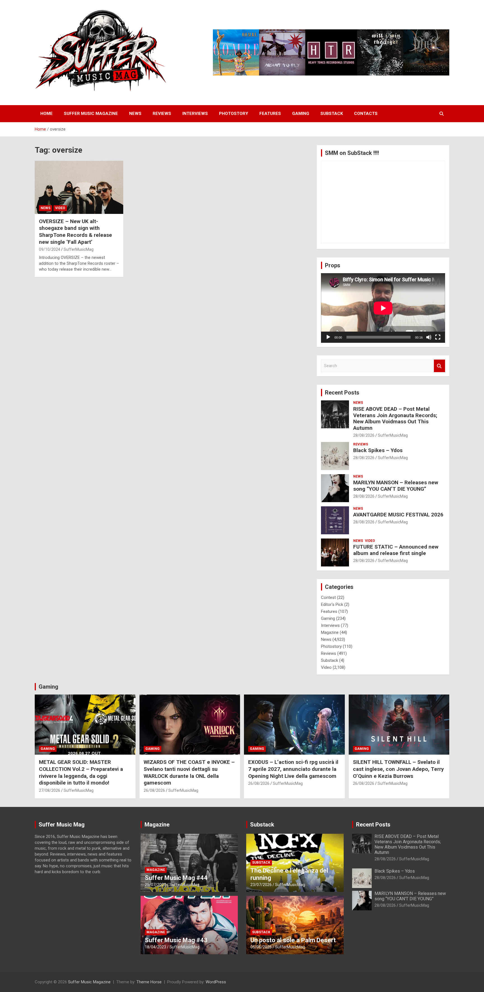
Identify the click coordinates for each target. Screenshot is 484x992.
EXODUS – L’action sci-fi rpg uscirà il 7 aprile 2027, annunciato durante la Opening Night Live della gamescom (293, 769)
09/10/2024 (49, 249)
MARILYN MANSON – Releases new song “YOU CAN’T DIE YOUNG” (395, 485)
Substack (331, 113)
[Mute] (429, 337)
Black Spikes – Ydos (377, 450)
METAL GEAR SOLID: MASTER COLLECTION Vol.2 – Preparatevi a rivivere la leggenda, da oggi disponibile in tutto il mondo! (81, 772)
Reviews (162, 113)
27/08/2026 (49, 790)
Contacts (366, 113)
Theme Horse (149, 981)
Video (60, 208)
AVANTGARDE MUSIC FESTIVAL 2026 (398, 514)
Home (46, 113)
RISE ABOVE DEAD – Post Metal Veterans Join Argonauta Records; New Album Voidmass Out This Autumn (395, 418)
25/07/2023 (155, 884)
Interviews (195, 113)
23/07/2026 (261, 884)
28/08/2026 (363, 435)
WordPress (216, 981)
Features (270, 113)
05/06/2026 (261, 947)
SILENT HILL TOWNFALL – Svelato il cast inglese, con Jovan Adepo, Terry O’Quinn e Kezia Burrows (398, 769)
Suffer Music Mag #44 (176, 877)
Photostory (233, 113)
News (135, 113)
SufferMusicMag (79, 249)
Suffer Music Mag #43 (176, 940)
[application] (383, 308)
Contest (328, 597)
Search (439, 366)
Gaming (300, 113)
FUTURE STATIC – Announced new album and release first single (395, 550)
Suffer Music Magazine (91, 113)
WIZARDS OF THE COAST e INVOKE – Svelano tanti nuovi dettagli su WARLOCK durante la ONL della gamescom (189, 772)
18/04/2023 (155, 947)
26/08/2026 (154, 790)
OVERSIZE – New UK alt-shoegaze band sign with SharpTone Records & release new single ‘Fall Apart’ (75, 231)
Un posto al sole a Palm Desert (293, 940)
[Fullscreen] (438, 337)
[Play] (328, 337)
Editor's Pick (332, 604)
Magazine (330, 632)
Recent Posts (342, 392)
